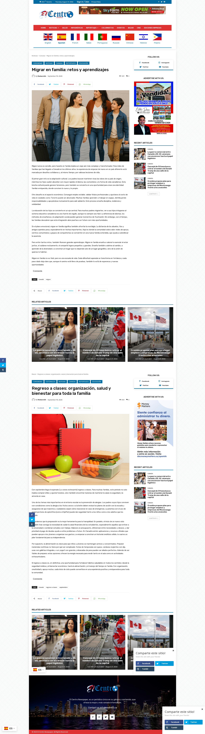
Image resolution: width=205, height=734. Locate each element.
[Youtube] (164, 1)
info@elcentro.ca (108, 707)
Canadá (41, 279)
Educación (83, 63)
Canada (42, 56)
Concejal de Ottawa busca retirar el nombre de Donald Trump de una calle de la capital (160, 171)
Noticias (35, 56)
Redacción (42, 76)
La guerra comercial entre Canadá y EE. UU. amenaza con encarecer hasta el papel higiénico (160, 156)
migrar (48, 279)
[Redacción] (34, 76)
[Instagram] (159, 62)
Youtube (165, 67)
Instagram (165, 62)
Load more (153, 195)
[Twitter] (161, 1)
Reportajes (71, 63)
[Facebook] (158, 1)
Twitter (145, 67)
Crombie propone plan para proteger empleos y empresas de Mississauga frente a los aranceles (159, 185)
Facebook (145, 62)
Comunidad (37, 63)
